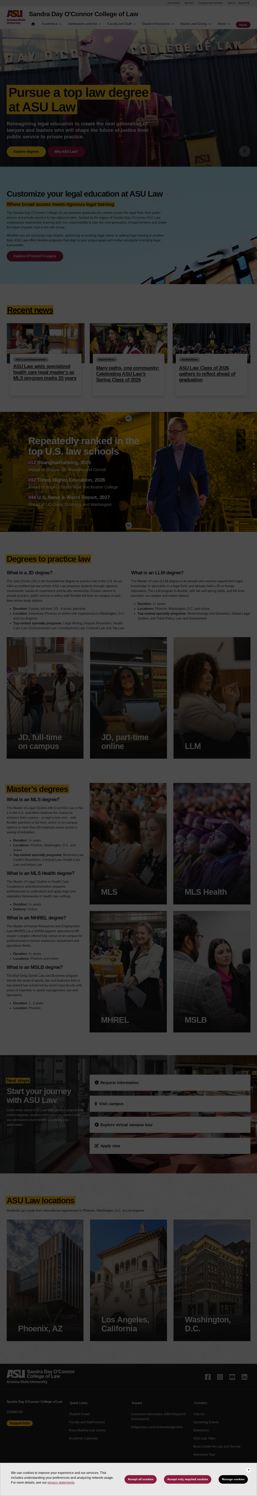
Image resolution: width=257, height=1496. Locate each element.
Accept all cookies (140, 1479)
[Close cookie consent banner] (249, 1470)
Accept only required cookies (187, 1479)
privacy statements (61, 1482)
